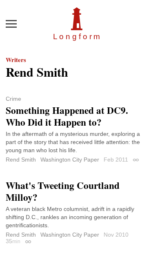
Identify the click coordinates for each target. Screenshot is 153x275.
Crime (13, 99)
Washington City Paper (69, 159)
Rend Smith (21, 159)
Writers (16, 59)
